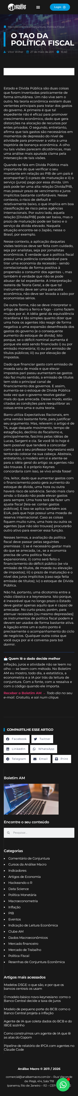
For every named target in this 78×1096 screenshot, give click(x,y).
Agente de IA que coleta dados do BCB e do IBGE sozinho (38, 1023)
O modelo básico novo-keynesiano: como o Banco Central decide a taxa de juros (37, 999)
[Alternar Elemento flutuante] (63, 1084)
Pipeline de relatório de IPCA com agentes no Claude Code (39, 1048)
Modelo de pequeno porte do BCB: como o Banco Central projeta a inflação (37, 1011)
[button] (38, 7)
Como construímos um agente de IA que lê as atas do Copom (37, 1035)
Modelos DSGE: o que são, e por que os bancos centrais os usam (34, 987)
